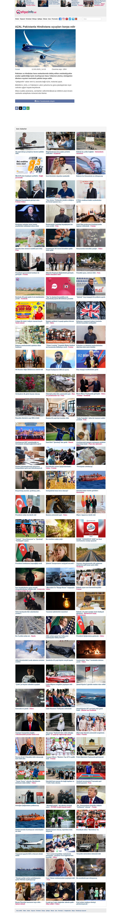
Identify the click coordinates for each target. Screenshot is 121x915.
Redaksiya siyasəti (81, 910)
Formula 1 (55, 19)
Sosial (17, 69)
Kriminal (28, 19)
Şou (49, 19)
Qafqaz (40, 19)
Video (24, 910)
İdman (45, 19)
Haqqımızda (67, 910)
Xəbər (17, 19)
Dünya (34, 19)
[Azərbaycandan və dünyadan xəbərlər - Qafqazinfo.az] (26, 12)
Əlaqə (73, 910)
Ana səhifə (19, 910)
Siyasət (22, 19)
